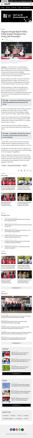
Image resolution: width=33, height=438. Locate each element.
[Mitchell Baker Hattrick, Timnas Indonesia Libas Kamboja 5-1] (6, 368)
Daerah (3, 29)
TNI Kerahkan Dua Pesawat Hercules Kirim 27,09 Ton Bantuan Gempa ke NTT (17, 231)
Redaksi (6, 39)
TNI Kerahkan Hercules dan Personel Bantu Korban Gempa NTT (18, 225)
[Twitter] (14, 429)
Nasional (6, 415)
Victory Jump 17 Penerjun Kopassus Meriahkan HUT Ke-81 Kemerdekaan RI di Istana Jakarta (21, 385)
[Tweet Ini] (21, 170)
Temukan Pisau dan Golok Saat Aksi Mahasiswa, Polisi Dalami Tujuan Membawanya (24, 204)
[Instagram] (17, 429)
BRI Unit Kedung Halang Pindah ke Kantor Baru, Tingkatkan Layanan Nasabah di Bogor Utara (13, 338)
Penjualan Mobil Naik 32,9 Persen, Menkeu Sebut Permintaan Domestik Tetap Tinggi (14, 322)
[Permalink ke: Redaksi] (2, 39)
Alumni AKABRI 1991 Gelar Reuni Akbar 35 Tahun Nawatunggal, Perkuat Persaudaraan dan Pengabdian (19, 399)
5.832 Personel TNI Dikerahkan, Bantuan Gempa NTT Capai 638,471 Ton (17, 220)
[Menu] (2, 4)
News (26, 418)
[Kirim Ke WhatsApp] (31, 170)
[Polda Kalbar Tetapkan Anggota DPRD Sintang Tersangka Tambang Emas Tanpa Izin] (24, 181)
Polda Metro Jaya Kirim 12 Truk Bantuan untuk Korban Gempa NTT (17, 247)
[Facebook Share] (18, 170)
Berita (20, 415)
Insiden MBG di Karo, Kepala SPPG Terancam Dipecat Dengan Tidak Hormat (16, 236)
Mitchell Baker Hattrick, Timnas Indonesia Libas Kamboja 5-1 (19, 367)
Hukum (26, 415)
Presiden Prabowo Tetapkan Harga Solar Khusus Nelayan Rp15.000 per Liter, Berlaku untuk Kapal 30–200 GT (16, 333)
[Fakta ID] (9, 4)
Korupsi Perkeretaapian (14, 165)
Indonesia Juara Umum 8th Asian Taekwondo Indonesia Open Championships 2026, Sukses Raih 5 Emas (20, 353)
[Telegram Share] (27, 170)
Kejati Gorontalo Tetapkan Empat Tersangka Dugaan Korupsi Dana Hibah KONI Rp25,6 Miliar (8, 188)
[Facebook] (11, 429)
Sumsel (25, 165)
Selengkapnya (16, 288)
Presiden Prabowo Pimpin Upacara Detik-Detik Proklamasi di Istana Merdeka (17, 242)
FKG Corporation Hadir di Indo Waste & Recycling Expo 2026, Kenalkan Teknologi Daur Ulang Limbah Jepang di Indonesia (21, 392)
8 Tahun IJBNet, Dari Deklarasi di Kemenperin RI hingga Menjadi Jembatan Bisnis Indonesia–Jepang (16, 316)
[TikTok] (22, 429)
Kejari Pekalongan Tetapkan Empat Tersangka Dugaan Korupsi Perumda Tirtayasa (6, 204)
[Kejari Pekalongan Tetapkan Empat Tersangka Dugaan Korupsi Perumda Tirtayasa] (8, 197)
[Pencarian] (31, 4)
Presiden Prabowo (8, 418)
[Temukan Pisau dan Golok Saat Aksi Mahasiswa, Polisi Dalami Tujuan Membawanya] (24, 197)
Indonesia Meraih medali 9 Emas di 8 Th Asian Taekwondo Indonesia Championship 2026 (21, 360)
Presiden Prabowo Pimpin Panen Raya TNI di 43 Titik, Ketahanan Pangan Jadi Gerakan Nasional (15, 327)
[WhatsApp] (19, 429)
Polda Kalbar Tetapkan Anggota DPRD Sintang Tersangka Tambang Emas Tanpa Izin (24, 188)
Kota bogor (19, 418)
